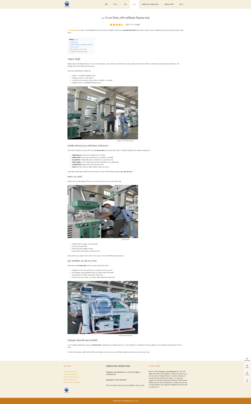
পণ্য (114, 4)
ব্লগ (125, 4)
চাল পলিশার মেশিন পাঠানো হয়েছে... (72, 377)
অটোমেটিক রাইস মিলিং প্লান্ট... (71, 374)
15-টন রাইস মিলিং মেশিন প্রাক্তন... (72, 382)
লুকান (76, 39)
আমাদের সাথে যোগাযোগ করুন (150, 4)
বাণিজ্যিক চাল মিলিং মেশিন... (70, 380)
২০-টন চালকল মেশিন (72, 30)
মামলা (134, 4)
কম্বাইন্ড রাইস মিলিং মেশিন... (70, 371)
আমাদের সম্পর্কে (169, 4)
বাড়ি (106, 4)
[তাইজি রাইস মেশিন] (67, 4)
